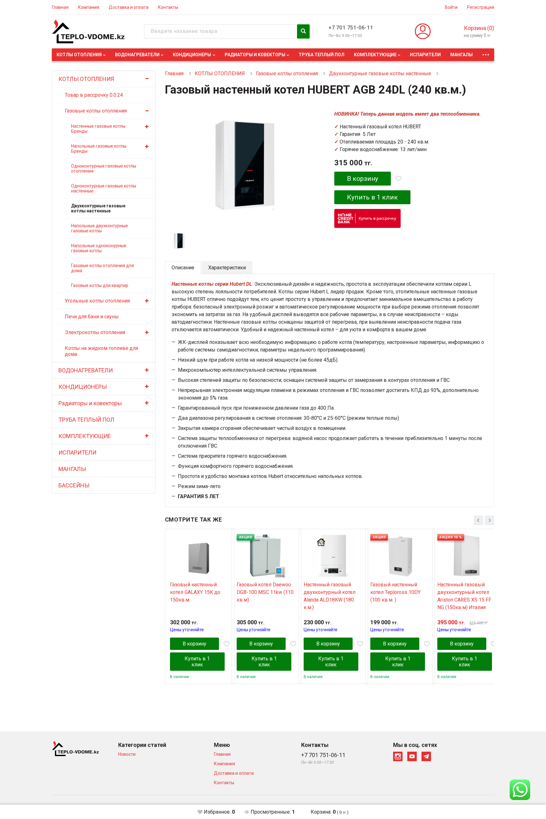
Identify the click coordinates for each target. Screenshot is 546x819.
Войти (451, 7)
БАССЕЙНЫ (73, 485)
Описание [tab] (183, 268)
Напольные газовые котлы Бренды (98, 149)
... (485, 53)
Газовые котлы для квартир (99, 285)
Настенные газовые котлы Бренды (98, 129)
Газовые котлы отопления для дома (102, 268)
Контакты (168, 7)
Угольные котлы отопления (97, 301)
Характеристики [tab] (227, 268)
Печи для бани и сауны (92, 317)
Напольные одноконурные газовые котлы (98, 248)
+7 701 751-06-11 (351, 28)
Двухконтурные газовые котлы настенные (98, 208)
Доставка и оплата (129, 7)
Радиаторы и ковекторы (255, 54)
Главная (60, 7)
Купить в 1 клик (372, 197)
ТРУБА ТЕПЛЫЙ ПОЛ (321, 54)
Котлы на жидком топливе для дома (101, 351)
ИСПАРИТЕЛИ (425, 54)
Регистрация (480, 7)
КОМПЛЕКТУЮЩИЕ (375, 54)
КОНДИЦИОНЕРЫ (192, 54)
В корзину (362, 178)
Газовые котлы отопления (96, 111)
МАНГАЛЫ (461, 54)
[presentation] (478, 520)
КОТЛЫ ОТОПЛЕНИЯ (79, 54)
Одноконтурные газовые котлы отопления (103, 168)
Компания (88, 7)
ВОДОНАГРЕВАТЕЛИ (137, 54)
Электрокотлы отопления (95, 332)
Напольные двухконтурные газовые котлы (99, 228)
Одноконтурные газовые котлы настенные (103, 188)
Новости (127, 754)
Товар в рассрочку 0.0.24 (94, 95)
